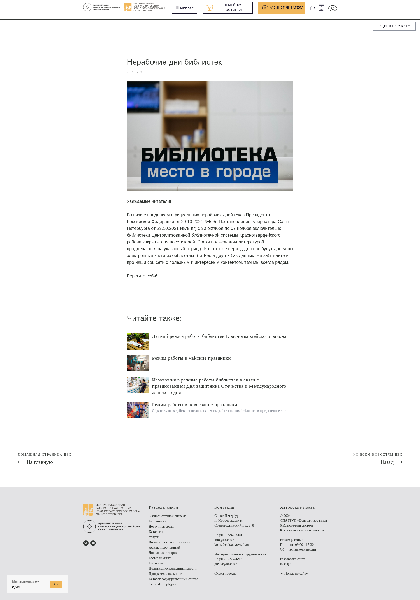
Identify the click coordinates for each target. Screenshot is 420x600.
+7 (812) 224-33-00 (228, 535)
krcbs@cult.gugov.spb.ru (231, 544)
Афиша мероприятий (164, 547)
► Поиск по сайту (294, 573)
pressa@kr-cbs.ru (226, 564)
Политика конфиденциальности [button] (173, 568)
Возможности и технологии (170, 542)
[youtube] (93, 543)
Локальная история (163, 553)
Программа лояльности (166, 574)
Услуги (154, 537)
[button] (394, 26)
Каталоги (156, 532)
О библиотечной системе (167, 516)
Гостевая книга (160, 558)
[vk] (86, 543)
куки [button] (15, 587)
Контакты (156, 563)
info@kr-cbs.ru (224, 540)
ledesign (285, 564)
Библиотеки (158, 521)
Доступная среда (161, 526)
